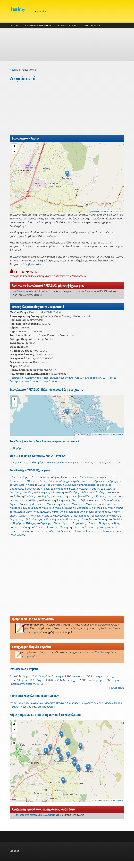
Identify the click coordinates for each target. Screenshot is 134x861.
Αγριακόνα (16, 481)
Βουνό (103, 484)
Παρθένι (87, 462)
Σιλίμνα (76, 527)
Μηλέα (98, 507)
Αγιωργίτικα (20, 462)
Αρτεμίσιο (19, 484)
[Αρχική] (18, 10)
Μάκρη (64, 504)
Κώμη (59, 500)
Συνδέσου (106, 628)
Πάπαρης (102, 519)
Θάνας (85, 492)
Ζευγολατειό (24, 291)
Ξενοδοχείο (71, 680)
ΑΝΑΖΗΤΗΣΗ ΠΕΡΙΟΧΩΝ (38, 25)
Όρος (42, 676)
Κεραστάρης (17, 500)
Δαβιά (74, 488)
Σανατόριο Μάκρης (58, 527)
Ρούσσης (26, 527)
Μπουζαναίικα (61, 515)
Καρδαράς (43, 496)
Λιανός (95, 500)
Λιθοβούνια (110, 500)
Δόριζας (28, 492)
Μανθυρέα (92, 504)
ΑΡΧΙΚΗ (14, 25)
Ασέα (31, 484)
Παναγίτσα (88, 519)
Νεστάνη (113, 515)
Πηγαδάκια (79, 523)
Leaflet (94, 211)
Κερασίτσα (115, 496)
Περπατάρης (61, 523)
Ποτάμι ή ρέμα (95, 680)
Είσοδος (41, 11)
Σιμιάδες (90, 527)
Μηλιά (109, 507)
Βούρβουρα (16, 488)
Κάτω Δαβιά (75, 496)
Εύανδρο (73, 492)
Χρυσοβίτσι (92, 531)
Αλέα (52, 481)
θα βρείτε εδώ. (33, 264)
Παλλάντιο (72, 519)
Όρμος (26, 676)
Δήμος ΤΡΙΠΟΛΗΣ (95, 377)
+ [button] (14, 146)
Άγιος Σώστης (88, 477)
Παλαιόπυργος (34, 519)
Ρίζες (116, 523)
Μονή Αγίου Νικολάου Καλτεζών (44, 511)
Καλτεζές (98, 492)
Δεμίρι (107, 488)
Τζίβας (37, 531)
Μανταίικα (16, 507)
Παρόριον (49, 702)
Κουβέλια (47, 500)
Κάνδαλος (15, 496)
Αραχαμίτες (116, 481)
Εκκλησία (77, 676)
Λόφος (40, 680)
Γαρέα (46, 488)
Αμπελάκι (100, 481)
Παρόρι (17, 448)
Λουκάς (24, 504)
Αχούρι (42, 484)
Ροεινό (13, 527)
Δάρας (84, 488)
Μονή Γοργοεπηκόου (98, 511)
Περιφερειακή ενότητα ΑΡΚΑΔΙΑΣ (63, 377)
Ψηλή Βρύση (17, 534)
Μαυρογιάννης (63, 507)
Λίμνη (13, 504)
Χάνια (78, 531)
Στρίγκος (25, 531)
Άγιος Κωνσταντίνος (64, 477)
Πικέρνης (104, 523)
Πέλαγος (31, 523)
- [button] (14, 151)
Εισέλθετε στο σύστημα (26, 814)
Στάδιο (114, 527)
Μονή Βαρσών (55, 462)
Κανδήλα (29, 496)
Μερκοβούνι (83, 507)
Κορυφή (23, 680)
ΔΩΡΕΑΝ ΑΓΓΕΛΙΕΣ (67, 25)
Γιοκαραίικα (61, 488)
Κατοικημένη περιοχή (103, 676)
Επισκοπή (58, 492)
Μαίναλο (52, 504)
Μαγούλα (37, 504)
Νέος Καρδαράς (82, 515)
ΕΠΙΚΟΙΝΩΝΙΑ (92, 25)
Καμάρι (112, 492)
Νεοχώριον (35, 702)
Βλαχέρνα (70, 484)
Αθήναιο (31, 481)
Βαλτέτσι (56, 484)
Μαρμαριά (31, 507)
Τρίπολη (49, 531)
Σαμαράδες (73, 702)
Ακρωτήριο (58, 676)
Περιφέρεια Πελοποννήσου (25, 377)
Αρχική (14, 69)
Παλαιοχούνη (54, 519)
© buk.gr (119, 211)
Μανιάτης (107, 504)
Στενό (117, 462)
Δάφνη (95, 488)
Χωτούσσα (109, 531)
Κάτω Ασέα (59, 496)
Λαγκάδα (71, 500)
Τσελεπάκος (63, 531)
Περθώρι (45, 523)
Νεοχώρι (73, 462)
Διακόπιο (15, 492)
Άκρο (13, 676)
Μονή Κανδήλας (39, 515)
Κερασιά (100, 496)
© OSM (105, 211)
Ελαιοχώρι (38, 462)
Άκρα (43, 481)
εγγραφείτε (48, 814)
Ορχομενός (16, 519)
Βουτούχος (33, 488)
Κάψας (89, 496)
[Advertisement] (67, 44)
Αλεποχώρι (65, 481)
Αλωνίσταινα (82, 481)
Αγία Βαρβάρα (20, 477)
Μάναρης (77, 504)
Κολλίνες (33, 500)
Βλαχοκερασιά (87, 484)
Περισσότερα (116, 687)
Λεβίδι (84, 500)
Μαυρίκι (46, 507)
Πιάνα (92, 523)
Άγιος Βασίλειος (41, 477)
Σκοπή (102, 527)
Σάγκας (38, 527)
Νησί (54, 680)
